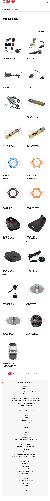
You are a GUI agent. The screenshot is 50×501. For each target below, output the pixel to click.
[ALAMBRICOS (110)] (37, 46)
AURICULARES (26, 393)
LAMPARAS (25, 476)
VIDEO (25, 490)
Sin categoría (26, 488)
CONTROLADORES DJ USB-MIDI (26, 410)
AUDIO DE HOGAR (26, 386)
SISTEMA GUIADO (27, 434)
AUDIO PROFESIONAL (26, 388)
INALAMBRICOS (27, 430)
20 (32, 373)
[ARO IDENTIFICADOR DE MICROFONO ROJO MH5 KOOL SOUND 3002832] (37, 193)
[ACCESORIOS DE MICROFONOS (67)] (13, 46)
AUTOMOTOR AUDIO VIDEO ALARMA (25, 447)
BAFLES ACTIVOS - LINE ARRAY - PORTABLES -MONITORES (26, 398)
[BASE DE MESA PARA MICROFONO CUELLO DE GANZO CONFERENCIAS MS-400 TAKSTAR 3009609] (13, 224)
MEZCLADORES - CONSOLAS (26, 420)
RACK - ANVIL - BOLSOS (26, 444)
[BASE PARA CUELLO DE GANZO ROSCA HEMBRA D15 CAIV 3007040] (37, 289)
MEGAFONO (26, 417)
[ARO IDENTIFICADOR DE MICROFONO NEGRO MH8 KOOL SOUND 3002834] (13, 193)
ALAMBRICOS (27, 427)
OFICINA (26, 478)
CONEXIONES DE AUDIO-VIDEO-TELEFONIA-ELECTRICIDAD (26, 454)
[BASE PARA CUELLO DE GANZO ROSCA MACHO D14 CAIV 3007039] (13, 321)
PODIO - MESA (27, 432)
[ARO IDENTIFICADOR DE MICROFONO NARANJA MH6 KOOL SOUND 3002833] (37, 163)
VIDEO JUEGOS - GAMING (26, 493)
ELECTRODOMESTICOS (25, 461)
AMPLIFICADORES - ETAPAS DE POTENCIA (26, 391)
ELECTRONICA (25, 464)
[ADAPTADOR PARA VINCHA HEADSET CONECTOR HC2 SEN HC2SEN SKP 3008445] (13, 133)
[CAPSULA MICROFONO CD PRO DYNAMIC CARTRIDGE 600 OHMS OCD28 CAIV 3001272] (13, 351)
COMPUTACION (25, 449)
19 (28, 373)
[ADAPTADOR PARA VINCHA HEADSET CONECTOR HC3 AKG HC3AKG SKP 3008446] (37, 133)
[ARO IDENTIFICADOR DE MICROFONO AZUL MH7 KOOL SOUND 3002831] (13, 163)
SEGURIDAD (25, 485)
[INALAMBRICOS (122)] (13, 75)
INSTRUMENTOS (26, 473)
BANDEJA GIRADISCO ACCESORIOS (26, 403)
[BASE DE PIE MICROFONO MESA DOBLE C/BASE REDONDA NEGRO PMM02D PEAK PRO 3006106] (13, 289)
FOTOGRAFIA (26, 468)
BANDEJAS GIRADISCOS (26, 405)
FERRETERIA (26, 466)
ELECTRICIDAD (25, 459)
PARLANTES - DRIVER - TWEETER (25, 480)
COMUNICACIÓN (25, 451)
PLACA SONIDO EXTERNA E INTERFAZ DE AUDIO (26, 439)
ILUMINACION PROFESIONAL (26, 471)
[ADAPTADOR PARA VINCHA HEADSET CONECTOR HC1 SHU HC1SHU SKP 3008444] (37, 102)
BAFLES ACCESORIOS (26, 396)
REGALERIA (25, 483)
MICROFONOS (26, 422)
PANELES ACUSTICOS (26, 437)
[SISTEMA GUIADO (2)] (13, 102)
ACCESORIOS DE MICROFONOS (27, 425)
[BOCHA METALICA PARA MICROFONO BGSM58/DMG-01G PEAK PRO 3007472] (37, 321)
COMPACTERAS (26, 408)
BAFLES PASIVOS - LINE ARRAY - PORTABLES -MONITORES (26, 400)
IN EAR (26, 415)
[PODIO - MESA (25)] (37, 75)
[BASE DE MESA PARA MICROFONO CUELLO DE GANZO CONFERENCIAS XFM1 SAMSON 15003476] (37, 256)
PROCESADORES (26, 442)
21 (36, 373)
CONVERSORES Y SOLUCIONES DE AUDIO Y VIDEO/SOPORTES (25, 456)
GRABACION (26, 413)
